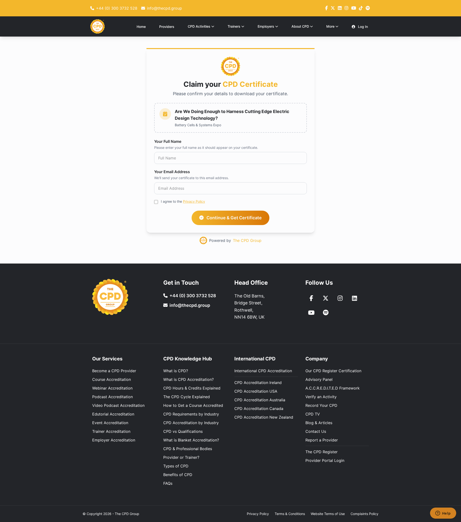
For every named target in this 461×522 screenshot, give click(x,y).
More (330, 26)
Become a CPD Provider (114, 370)
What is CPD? (175, 370)
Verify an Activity (321, 396)
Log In (362, 27)
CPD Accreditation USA (255, 391)
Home (141, 27)
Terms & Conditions (290, 514)
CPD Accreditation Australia (259, 399)
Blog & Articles (318, 422)
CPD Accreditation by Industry (191, 422)
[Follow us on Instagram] (346, 8)
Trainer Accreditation (111, 431)
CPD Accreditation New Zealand (263, 417)
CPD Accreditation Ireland (258, 382)
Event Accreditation (110, 422)
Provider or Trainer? (181, 457)
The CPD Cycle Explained (186, 396)
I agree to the (183, 201)
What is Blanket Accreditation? (191, 440)
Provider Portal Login (324, 460)
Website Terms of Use (328, 514)
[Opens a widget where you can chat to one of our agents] (443, 514)
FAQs (167, 483)
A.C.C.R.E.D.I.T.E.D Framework (332, 388)
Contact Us (315, 431)
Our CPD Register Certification (333, 370)
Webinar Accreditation (112, 388)
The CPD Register (321, 451)
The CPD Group (247, 240)
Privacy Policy (194, 201)
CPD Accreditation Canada (258, 408)
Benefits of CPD (177, 474)
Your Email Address (172, 171)
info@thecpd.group (190, 305)
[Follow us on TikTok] (361, 8)
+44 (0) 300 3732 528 (193, 295)
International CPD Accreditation (263, 370)
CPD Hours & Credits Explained (191, 388)
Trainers (234, 26)
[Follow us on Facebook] (326, 8)
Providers (166, 27)
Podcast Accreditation (112, 396)
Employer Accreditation (113, 440)
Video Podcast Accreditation (118, 405)
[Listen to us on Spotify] (325, 312)
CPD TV (312, 414)
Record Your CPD (321, 405)
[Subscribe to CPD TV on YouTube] (311, 312)
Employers (266, 26)
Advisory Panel (319, 379)
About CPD (300, 26)
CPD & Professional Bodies (187, 448)
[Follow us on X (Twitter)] (325, 298)
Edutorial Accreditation (113, 414)
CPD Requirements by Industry (191, 414)
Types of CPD (175, 466)
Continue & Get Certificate (234, 217)
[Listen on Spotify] (368, 8)
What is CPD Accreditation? (188, 379)
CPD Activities (199, 26)
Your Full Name (167, 141)
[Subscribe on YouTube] (353, 8)
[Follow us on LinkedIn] (340, 8)
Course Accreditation (111, 379)
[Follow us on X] (333, 8)
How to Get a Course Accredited (193, 405)
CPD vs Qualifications (183, 431)
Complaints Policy (364, 514)
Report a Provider (321, 440)
